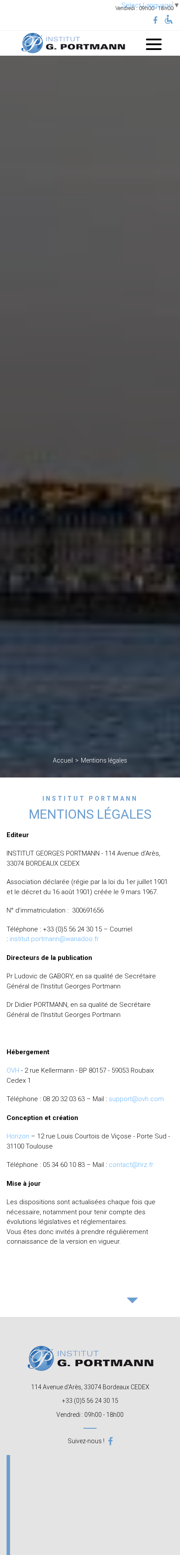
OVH (13, 1070)
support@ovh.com (136, 1099)
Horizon (18, 1136)
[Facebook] (155, 21)
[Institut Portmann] (73, 43)
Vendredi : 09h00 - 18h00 (90, 1415)
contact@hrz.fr (131, 1165)
